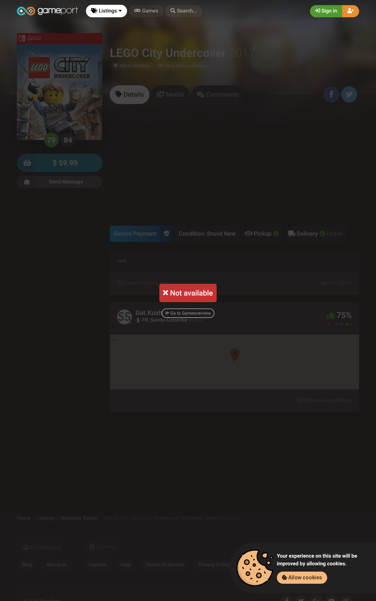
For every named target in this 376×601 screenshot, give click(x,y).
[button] (183, 11)
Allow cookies (304, 577)
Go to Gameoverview (190, 313)
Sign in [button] (328, 11)
